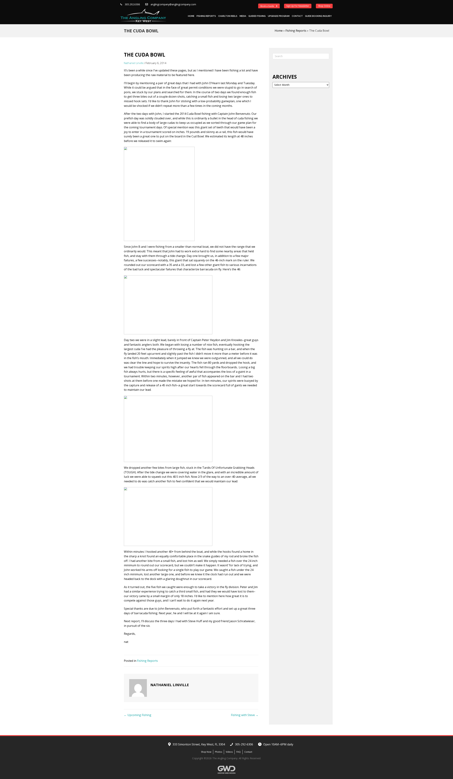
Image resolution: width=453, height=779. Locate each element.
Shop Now (206, 751)
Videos (229, 751)
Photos (218, 751)
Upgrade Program (278, 16)
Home (191, 16)
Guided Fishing (257, 16)
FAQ (238, 751)
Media (243, 16)
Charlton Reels (227, 16)
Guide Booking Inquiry (318, 16)
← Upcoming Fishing (137, 715)
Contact (297, 16)
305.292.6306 (132, 4)
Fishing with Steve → (244, 715)
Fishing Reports (206, 16)
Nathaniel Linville (134, 63)
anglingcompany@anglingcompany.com (173, 4)
